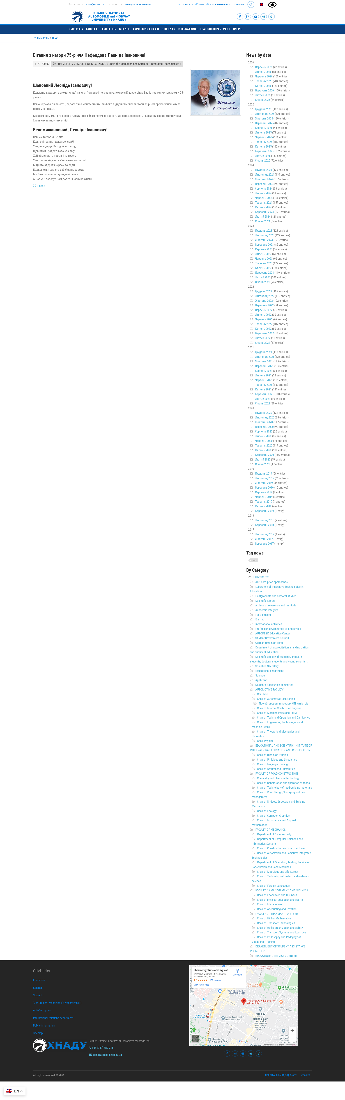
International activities (268, 624)
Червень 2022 (264, 319)
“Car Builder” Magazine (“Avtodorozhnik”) (57, 1003)
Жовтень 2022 (264, 300)
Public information (220, 4)
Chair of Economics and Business (277, 895)
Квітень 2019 (263, 506)
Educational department (269, 671)
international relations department (204, 29)
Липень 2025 (263, 132)
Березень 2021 (264, 394)
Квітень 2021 (263, 389)
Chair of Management (270, 904)
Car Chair (262, 694)
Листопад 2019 (264, 478)
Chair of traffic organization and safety (280, 927)
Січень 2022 (262, 342)
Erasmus (260, 619)
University (187, 4)
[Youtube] (256, 16)
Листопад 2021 (264, 356)
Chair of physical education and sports (280, 899)
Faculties (92, 29)
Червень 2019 (264, 497)
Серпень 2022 (263, 310)
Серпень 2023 (263, 249)
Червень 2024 (264, 198)
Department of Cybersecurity (274, 834)
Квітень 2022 (263, 328)
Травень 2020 (263, 445)
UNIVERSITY (261, 577)
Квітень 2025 (263, 146)
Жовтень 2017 (264, 539)
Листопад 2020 (264, 417)
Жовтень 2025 (264, 118)
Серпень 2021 (263, 370)
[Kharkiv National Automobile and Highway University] (101, 15)
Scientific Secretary (267, 666)
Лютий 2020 (262, 459)
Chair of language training (272, 764)
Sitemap (239, 4)
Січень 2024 (262, 221)
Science (124, 29)
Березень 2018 (264, 525)
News (201, 4)
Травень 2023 (263, 263)
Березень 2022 (264, 333)
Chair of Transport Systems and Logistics (281, 932)
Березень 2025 (264, 151)
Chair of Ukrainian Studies (272, 755)
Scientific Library (265, 600)
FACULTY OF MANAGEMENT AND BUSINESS (281, 890)
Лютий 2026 (262, 95)
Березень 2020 (264, 455)
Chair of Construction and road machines (281, 848)
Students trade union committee (274, 685)
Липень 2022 (263, 314)
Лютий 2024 (262, 216)
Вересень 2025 (264, 123)
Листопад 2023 (264, 235)
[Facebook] (240, 16)
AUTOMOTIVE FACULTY (269, 689)
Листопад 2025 (264, 114)
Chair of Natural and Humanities (276, 769)
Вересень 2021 (264, 366)
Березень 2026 (264, 90)
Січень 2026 (262, 100)
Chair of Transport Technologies (276, 923)
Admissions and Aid (146, 29)
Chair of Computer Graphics (273, 815)
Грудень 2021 (263, 352)
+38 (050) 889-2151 (103, 1048)
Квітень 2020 (263, 450)
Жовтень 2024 (264, 179)
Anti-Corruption (42, 1010)
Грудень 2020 (263, 413)
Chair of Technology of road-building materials (284, 787)
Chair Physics (265, 741)
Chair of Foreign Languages (273, 885)
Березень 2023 (264, 272)
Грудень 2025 (263, 109)
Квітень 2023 (263, 268)
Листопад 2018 (264, 520)
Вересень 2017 (264, 543)
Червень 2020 (264, 441)
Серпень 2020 (263, 431)
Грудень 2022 (263, 291)
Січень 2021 (262, 403)
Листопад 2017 (264, 534)
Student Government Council (272, 638)
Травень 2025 (263, 142)
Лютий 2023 (262, 277)
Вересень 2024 (264, 184)
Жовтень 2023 (264, 240)
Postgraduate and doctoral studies (275, 596)
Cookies (305, 1075)
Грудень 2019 (263, 473)
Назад (41, 186)
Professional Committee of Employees (278, 628)
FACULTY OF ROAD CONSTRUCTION (276, 773)
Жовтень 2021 (264, 361)
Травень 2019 (263, 501)
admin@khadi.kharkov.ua (137, 4)
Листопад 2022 (264, 296)
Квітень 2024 (263, 207)
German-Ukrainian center (269, 643)
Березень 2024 (264, 212)
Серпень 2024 (263, 188)
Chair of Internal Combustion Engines (279, 708)
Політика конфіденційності (281, 1075)
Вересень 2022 (264, 305)
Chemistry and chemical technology (278, 778)
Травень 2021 (263, 384)
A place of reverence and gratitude (275, 605)
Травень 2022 (263, 324)
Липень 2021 (263, 375)
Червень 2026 (264, 76)
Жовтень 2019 (264, 483)
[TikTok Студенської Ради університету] (271, 16)
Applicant (261, 680)
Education (109, 29)
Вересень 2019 (264, 487)
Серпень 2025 (263, 128)
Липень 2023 (263, 254)
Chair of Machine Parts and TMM (277, 713)
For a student (263, 614)
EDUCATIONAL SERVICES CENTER (276, 956)
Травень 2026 (263, 81)
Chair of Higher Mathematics (274, 918)
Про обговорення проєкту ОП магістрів (284, 703)
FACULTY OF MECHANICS (270, 829)
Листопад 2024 (264, 174)
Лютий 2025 (262, 156)
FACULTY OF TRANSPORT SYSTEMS (276, 913)
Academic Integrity (266, 610)
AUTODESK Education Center (272, 633)
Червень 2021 (264, 380)
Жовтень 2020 (264, 422)
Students (168, 29)
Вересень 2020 (264, 427)
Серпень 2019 (263, 492)
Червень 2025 (264, 137)
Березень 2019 (264, 511)
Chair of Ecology (267, 811)
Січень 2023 (262, 282)
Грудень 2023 (263, 230)
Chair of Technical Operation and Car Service (283, 717)
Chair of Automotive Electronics (276, 699)
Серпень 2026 (263, 67)
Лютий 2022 (262, 338)
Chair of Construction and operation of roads (283, 783)
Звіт (254, 560)
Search (249, 1)
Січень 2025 (262, 160)
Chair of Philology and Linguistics (277, 759)
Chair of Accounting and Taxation (276, 909)
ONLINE (237, 29)
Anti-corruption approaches (271, 582)
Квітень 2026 (263, 86)
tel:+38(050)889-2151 (94, 4)
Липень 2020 (263, 436)
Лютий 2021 (262, 399)
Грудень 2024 (263, 170)
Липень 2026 (263, 71)
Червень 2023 (264, 258)
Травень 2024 (263, 202)
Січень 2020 (262, 464)
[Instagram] (248, 16)
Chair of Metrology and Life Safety (277, 871)
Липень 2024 (263, 193)
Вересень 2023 (264, 244)
